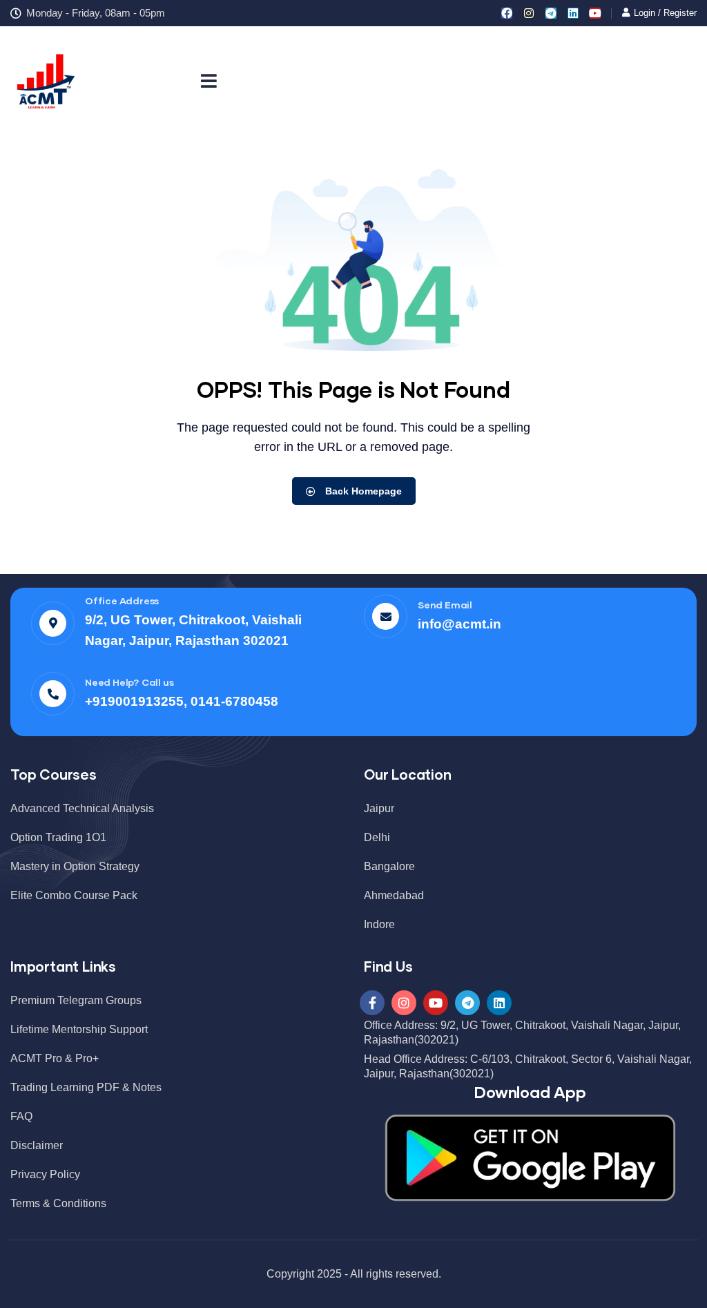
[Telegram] (550, 13)
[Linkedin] (573, 13)
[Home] (44, 80)
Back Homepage (362, 491)
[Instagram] (528, 13)
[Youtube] (595, 13)
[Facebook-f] (372, 1002)
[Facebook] (506, 13)
